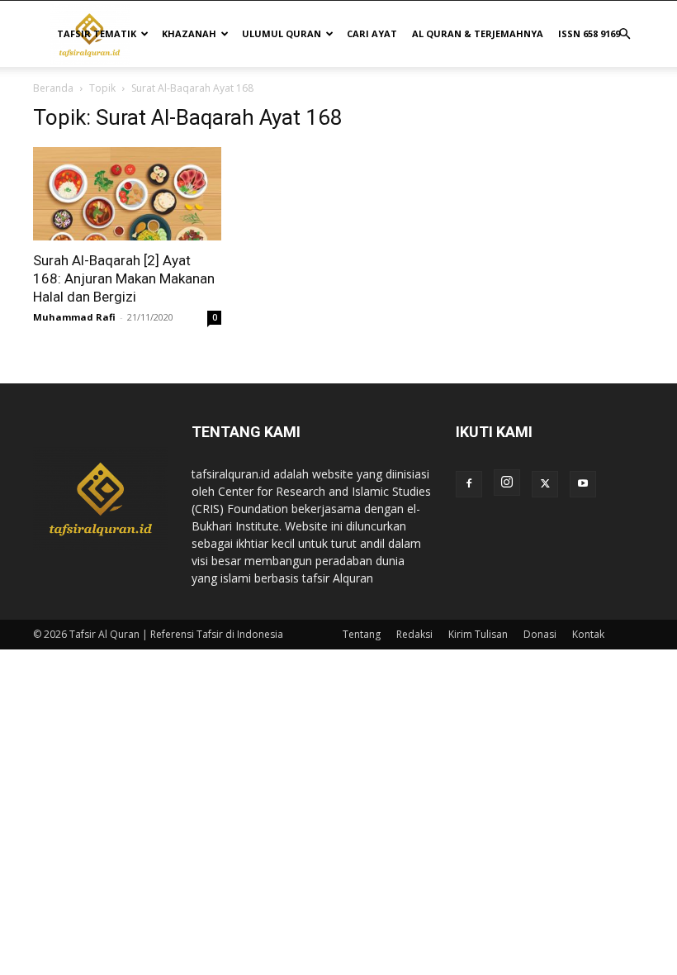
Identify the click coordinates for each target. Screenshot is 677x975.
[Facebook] (469, 484)
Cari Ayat (372, 33)
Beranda (53, 88)
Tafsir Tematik (96, 33)
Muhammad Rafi (74, 317)
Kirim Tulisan (478, 634)
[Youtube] (583, 484)
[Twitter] (545, 484)
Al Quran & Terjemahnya (477, 33)
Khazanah (189, 33)
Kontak (588, 634)
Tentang (362, 634)
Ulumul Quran (281, 33)
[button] (624, 34)
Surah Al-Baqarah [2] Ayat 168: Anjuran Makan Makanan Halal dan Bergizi (124, 278)
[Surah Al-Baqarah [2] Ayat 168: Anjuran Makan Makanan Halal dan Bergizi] (127, 193)
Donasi (539, 634)
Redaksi (414, 634)
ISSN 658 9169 (589, 33)
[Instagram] (507, 482)
